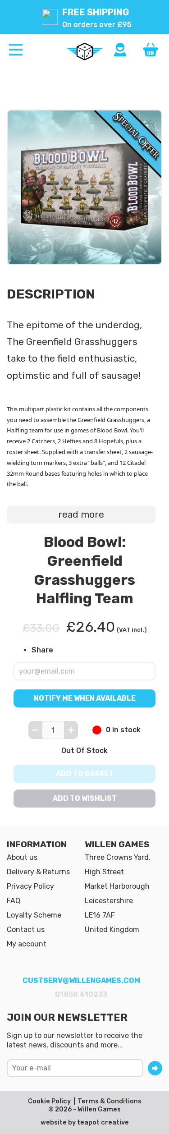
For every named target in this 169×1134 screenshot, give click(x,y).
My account (26, 944)
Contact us (26, 929)
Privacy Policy (30, 886)
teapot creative (103, 1122)
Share (42, 650)
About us (22, 857)
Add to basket (85, 773)
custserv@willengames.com (81, 980)
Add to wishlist (85, 798)
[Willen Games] (85, 51)
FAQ (13, 900)
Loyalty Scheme (34, 915)
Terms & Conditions (110, 1101)
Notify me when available (85, 698)
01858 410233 (81, 994)
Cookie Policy (49, 1101)
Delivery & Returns (38, 872)
